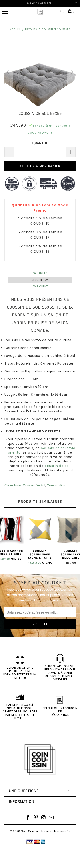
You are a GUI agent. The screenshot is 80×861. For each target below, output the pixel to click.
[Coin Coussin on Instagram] (43, 818)
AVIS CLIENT (40, 286)
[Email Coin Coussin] (51, 818)
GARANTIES (40, 273)
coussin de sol (57, 466)
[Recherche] (63, 11)
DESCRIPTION (40, 280)
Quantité (40, 143)
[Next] (71, 72)
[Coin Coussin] (40, 14)
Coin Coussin (30, 831)
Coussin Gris (56, 485)
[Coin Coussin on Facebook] (28, 818)
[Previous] (8, 72)
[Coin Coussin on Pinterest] (36, 818)
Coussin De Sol (34, 485)
